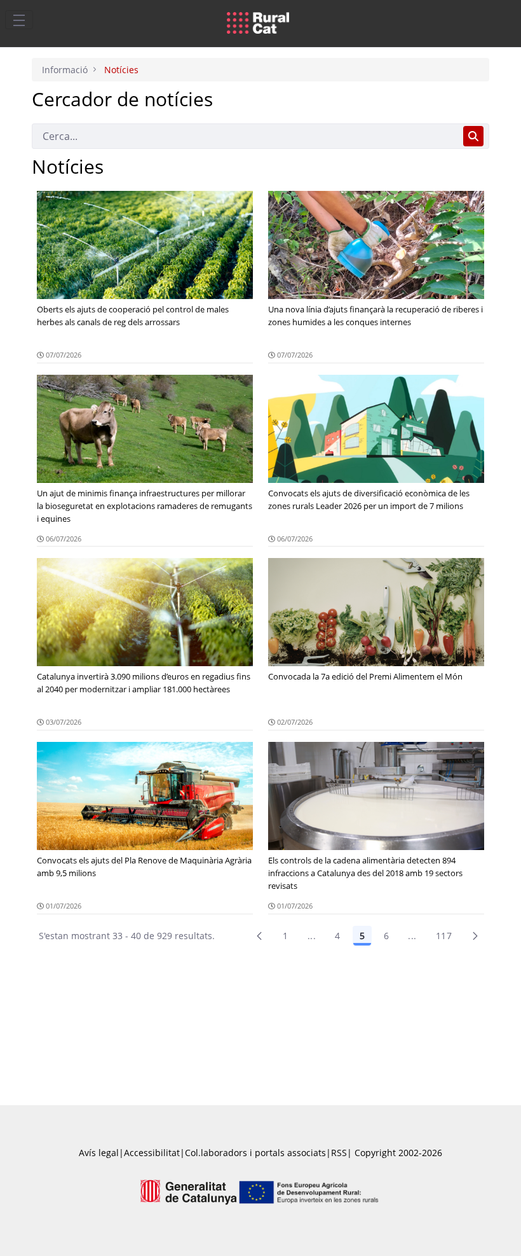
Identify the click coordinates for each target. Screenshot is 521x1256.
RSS (339, 1153)
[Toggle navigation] (19, 19)
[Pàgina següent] (475, 936)
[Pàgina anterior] (259, 936)
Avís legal (99, 1153)
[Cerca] (473, 136)
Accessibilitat (152, 1153)
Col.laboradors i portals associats (255, 1153)
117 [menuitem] (444, 936)
